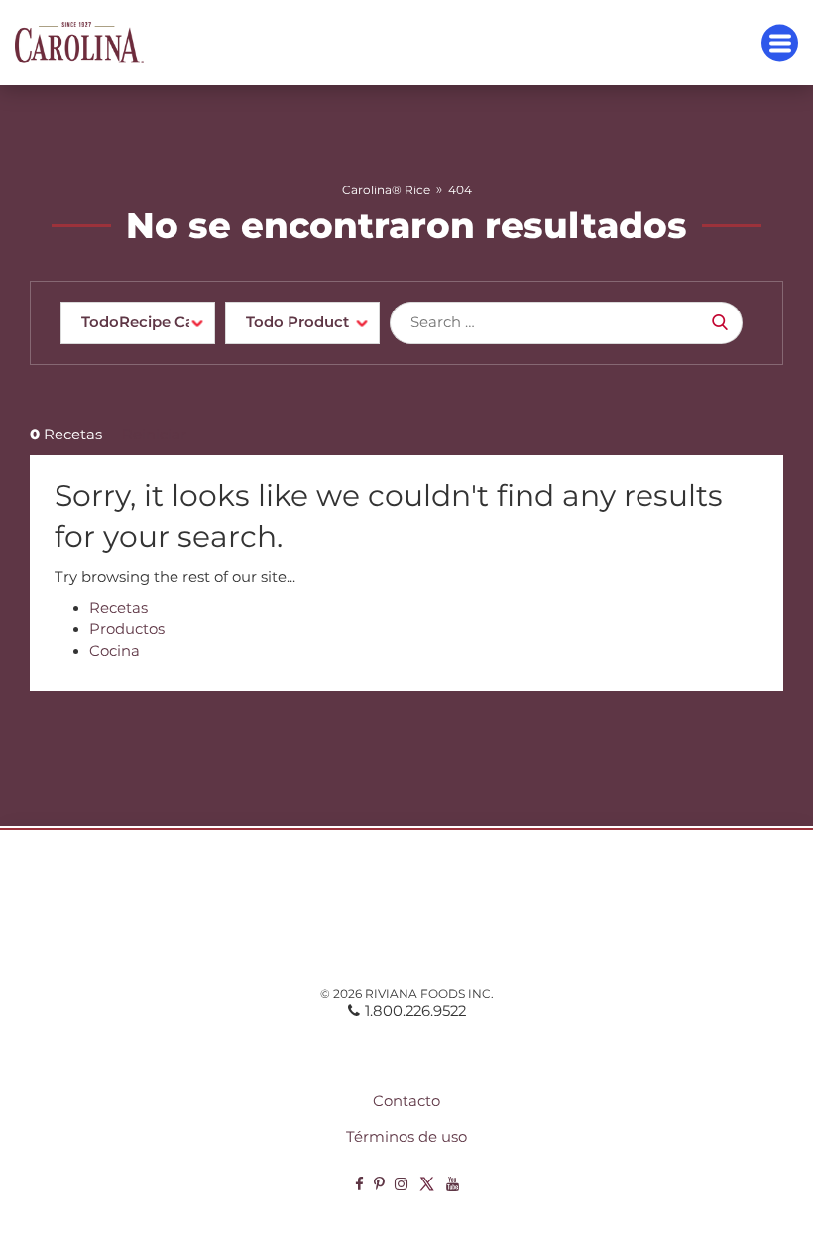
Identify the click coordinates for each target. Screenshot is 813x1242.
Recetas (118, 608)
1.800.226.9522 (415, 1011)
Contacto (406, 1101)
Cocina (114, 651)
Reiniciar (154, 434)
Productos (127, 629)
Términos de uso (406, 1137)
